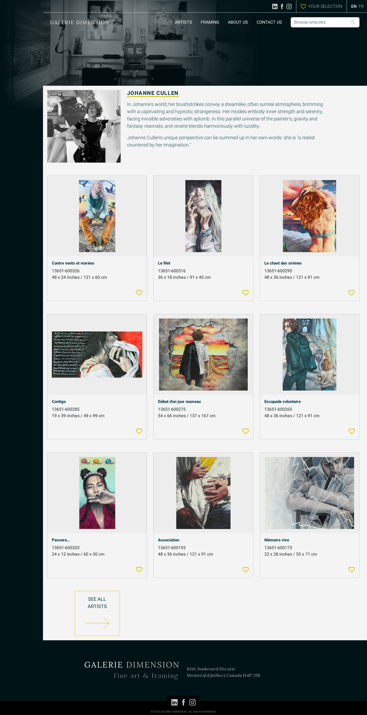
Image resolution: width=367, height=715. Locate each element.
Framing (210, 22)
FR (361, 6)
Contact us (269, 22)
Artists (183, 22)
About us (238, 22)
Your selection (325, 6)
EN (354, 6)
